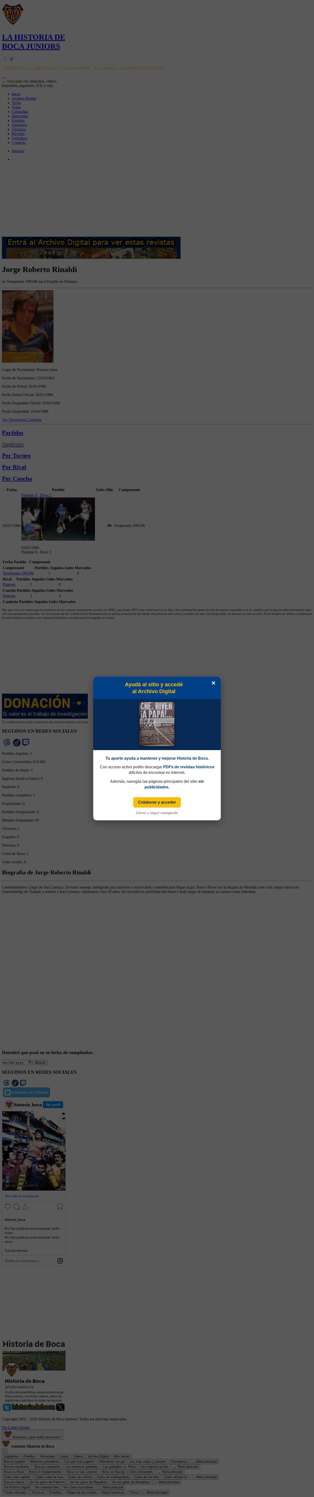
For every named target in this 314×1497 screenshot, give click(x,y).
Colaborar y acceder (157, 802)
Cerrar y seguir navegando (157, 813)
